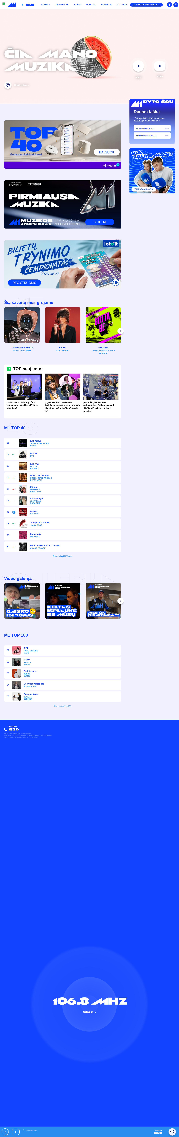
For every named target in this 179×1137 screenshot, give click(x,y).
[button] (120, 331)
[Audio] (138, 66)
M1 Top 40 (45, 5)
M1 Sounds (122, 5)
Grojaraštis (62, 5)
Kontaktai (106, 5)
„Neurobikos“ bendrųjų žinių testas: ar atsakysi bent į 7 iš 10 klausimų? (22, 405)
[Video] (160, 66)
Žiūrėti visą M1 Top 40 (62, 556)
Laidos (77, 5)
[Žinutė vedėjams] (8, 85)
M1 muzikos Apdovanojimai (146, 5)
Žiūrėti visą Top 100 (62, 706)
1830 (29, 4)
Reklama (91, 5)
